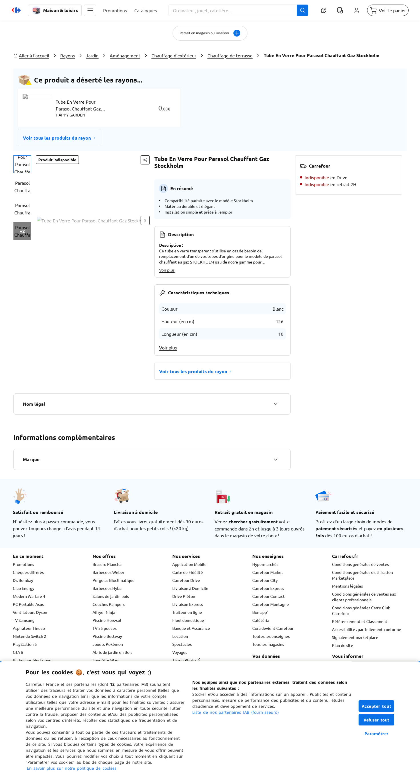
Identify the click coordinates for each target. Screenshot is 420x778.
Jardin (92, 55)
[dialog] (210, 719)
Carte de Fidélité (187, 572)
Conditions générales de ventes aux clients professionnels (364, 596)
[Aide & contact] (323, 10)
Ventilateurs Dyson (30, 612)
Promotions (23, 564)
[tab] (22, 164)
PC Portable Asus (28, 604)
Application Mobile (189, 564)
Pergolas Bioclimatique (114, 580)
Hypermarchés (265, 564)
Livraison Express (187, 604)
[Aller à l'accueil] (16, 10)
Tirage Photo (184, 660)
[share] (145, 159)
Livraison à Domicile (190, 588)
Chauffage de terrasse (230, 55)
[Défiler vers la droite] (145, 220)
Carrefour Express (268, 588)
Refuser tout (376, 720)
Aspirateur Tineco (29, 628)
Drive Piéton (183, 596)
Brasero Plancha (107, 564)
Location (180, 636)
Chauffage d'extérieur (173, 55)
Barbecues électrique (32, 660)
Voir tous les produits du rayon (57, 138)
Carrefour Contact (268, 596)
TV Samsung (24, 620)
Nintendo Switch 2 (29, 636)
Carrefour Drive (186, 580)
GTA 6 (18, 652)
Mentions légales (347, 585)
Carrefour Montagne (270, 604)
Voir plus (167, 269)
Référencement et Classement (359, 621)
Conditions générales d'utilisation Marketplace (362, 575)
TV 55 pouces (105, 628)
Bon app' (260, 612)
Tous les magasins (268, 644)
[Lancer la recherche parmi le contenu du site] (302, 10)
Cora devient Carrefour (272, 628)
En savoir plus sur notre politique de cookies (72, 768)
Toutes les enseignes (271, 636)
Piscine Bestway (107, 636)
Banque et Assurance (191, 628)
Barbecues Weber (108, 572)
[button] (90, 10)
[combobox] (238, 10)
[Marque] (275, 459)
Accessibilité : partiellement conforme (366, 629)
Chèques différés (28, 572)
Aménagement (125, 55)
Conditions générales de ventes (360, 564)
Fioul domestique (188, 620)
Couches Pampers (109, 604)
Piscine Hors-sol (107, 620)
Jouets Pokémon (108, 644)
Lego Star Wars (106, 660)
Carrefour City (265, 580)
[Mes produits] (340, 10)
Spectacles (182, 644)
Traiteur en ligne (187, 612)
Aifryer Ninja (104, 612)
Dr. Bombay (23, 580)
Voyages (179, 652)
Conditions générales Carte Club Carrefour (361, 610)
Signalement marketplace (355, 637)
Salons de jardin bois (111, 596)
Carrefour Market (267, 572)
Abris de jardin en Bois (112, 652)
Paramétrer (377, 733)
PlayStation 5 (25, 644)
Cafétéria (260, 620)
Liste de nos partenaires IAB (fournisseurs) (235, 712)
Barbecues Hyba (107, 588)
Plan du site (342, 645)
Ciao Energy (23, 588)
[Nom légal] (275, 404)
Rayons (67, 55)
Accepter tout (376, 706)
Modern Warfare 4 (29, 596)
